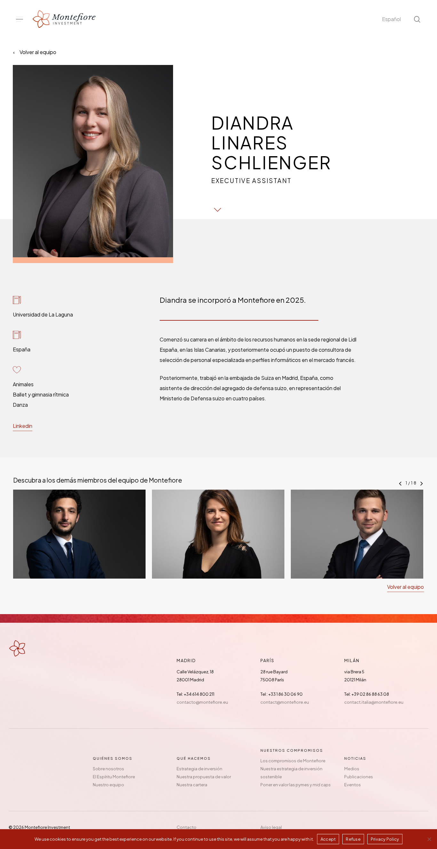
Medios (351, 768)
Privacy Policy (385, 839)
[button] (19, 19)
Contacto (186, 827)
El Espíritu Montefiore (114, 776)
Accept (328, 839)
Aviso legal (271, 827)
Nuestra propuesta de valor (204, 776)
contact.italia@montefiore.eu (373, 702)
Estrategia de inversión (199, 768)
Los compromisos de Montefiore (292, 760)
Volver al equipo (38, 52)
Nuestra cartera (192, 784)
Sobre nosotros (108, 768)
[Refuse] (429, 839)
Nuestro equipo (108, 784)
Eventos (352, 784)
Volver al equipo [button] (405, 586)
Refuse (353, 839)
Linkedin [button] (22, 425)
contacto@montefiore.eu (202, 702)
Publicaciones (358, 776)
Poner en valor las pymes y (295, 784)
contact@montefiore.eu (284, 702)
